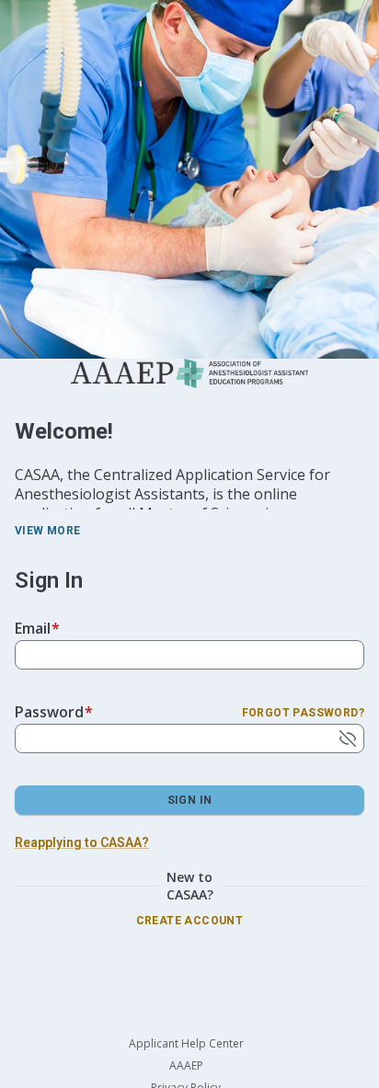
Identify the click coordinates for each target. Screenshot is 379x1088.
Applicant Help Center (186, 1043)
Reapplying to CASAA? (82, 842)
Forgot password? (303, 712)
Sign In (189, 800)
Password (54, 712)
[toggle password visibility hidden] (348, 738)
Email (37, 628)
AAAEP (186, 1066)
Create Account (190, 920)
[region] (189, 464)
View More (48, 530)
